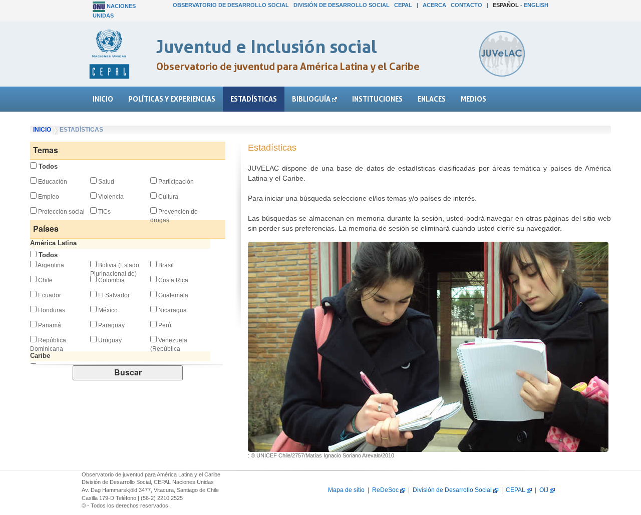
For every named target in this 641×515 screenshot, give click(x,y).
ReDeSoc (386, 489)
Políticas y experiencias (171, 99)
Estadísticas (253, 99)
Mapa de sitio (346, 489)
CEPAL (403, 5)
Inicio (103, 99)
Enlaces (432, 99)
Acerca (434, 5)
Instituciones (377, 99)
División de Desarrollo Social (341, 5)
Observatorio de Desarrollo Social (231, 5)
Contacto (466, 5)
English (536, 5)
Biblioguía (312, 99)
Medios (473, 99)
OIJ (544, 489)
